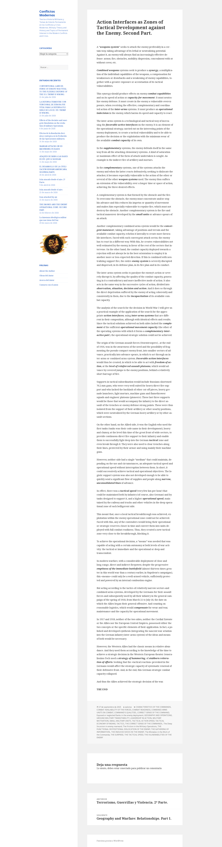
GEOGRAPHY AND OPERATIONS (158, 715)
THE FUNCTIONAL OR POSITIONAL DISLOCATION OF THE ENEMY (129, 727)
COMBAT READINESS (141, 709)
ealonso (128, 707)
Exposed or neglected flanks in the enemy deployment (120, 715)
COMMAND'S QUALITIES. (125, 712)
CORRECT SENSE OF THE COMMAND (153, 712)
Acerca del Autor (46, 280)
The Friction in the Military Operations (140, 726)
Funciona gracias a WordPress (110, 840)
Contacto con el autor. (48, 285)
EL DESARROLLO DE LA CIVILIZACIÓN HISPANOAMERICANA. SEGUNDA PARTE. (53, 169)
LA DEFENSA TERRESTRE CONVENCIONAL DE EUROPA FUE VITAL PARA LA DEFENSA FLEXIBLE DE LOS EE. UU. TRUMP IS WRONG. (53, 107)
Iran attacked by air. (48, 197)
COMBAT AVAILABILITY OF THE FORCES (114, 709)
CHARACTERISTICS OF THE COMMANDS (153, 707)
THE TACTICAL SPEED (133, 734)
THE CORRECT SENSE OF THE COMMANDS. (144, 723)
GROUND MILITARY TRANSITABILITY (113, 718)
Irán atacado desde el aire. (51, 189)
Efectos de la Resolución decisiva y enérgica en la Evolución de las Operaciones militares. (53, 136)
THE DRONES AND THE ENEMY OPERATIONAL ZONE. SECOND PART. (53, 207)
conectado (125, 768)
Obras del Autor (46, 275)
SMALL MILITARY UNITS (120, 721)
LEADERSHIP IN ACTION (141, 718)
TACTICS (120, 723)
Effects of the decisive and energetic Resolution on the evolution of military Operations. (53, 123)
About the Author (47, 271)
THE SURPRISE (117, 734)
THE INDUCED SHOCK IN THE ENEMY (127, 732)
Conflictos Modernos (47, 13)
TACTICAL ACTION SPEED (143, 721)
